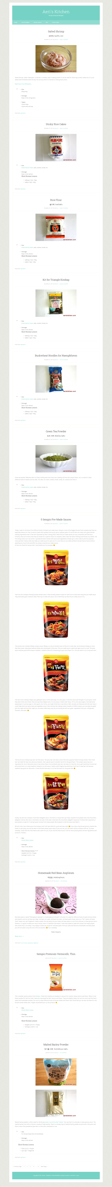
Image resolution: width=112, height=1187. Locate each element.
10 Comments (63, 1052)
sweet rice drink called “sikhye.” (54, 1122)
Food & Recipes (23, 943)
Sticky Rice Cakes (56, 124)
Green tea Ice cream (27, 167)
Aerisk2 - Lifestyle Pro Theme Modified (50, 1175)
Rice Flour (56, 200)
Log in (77, 1175)
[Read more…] (19, 936)
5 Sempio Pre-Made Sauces (56, 519)
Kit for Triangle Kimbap (56, 279)
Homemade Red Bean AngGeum (56, 872)
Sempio (38, 996)
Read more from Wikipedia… (23, 84)
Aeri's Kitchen (56, 11)
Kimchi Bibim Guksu (27, 840)
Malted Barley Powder (56, 1044)
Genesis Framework (65, 1175)
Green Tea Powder (56, 431)
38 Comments (64, 881)
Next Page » (44, 1166)
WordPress (73, 1175)
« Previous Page (17, 1166)
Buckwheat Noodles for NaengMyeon (56, 355)
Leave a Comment (64, 39)
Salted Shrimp (56, 31)
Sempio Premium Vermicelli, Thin (56, 954)
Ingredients (22, 113)
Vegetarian (35, 943)
